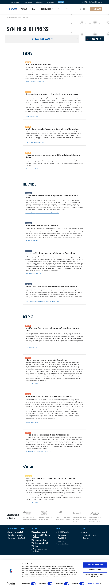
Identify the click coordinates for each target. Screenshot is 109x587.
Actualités (10, 17)
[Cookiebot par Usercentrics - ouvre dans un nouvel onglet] (11, 583)
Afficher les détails (93, 583)
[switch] (50, 583)
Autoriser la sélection (94, 569)
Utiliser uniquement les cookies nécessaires (94, 575)
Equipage (60, 2)
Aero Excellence (50, 2)
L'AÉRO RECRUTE (39, 2)
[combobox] (13, 2)
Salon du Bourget (28, 2)
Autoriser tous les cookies (95, 564)
